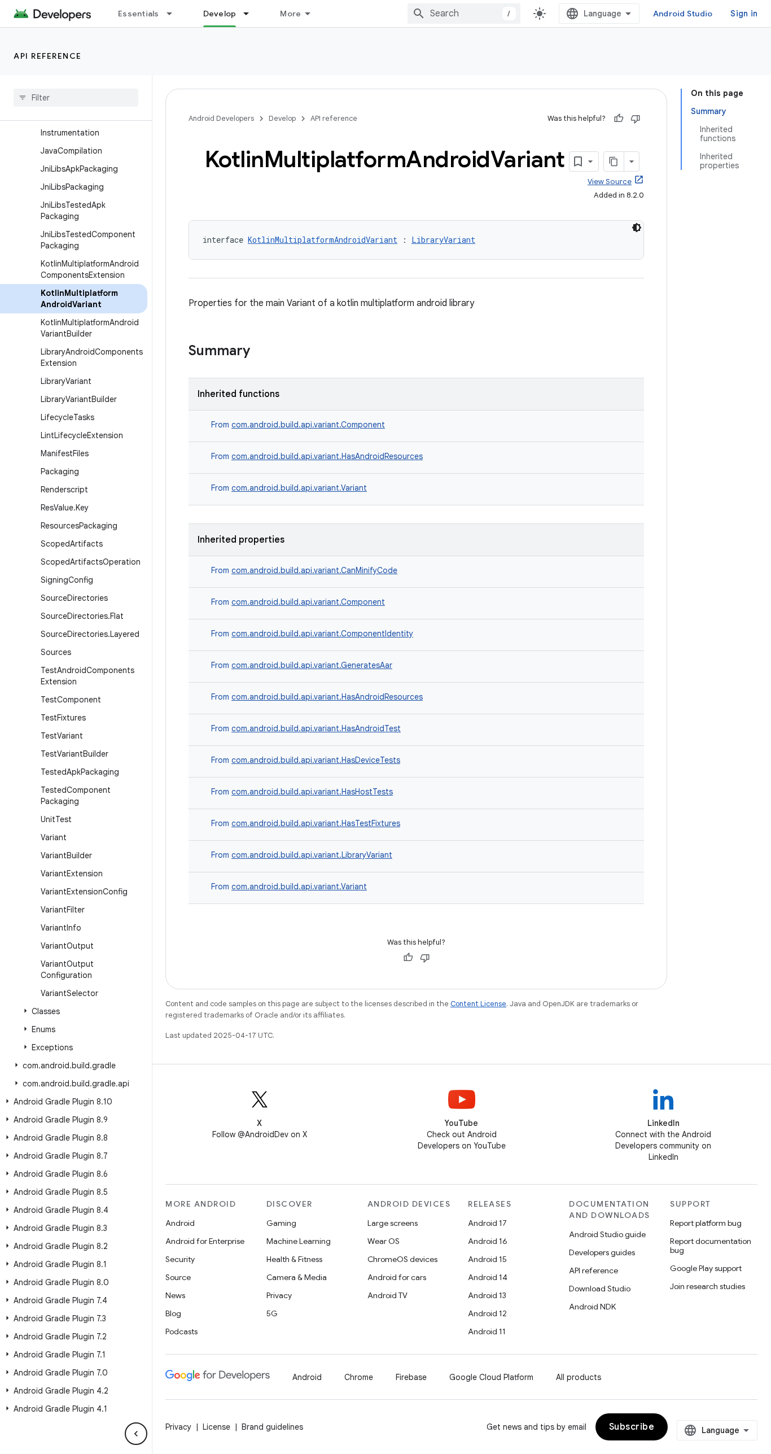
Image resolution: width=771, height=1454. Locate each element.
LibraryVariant (443, 239)
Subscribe (632, 1427)
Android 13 (487, 1295)
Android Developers (221, 118)
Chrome (358, 1377)
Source (178, 1277)
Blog (173, 1313)
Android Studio (683, 13)
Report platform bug (706, 1223)
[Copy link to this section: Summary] (261, 352)
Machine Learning (298, 1241)
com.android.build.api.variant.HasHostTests (312, 792)
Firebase (411, 1377)
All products (578, 1377)
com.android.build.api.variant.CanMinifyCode (314, 570)
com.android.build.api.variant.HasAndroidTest (316, 728)
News (175, 1295)
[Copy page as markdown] (614, 161)
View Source (610, 181)
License (216, 1426)
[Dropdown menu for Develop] (251, 13)
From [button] (298, 425)
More (290, 13)
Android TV (387, 1295)
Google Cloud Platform (491, 1377)
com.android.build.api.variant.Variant (299, 488)
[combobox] (464, 13)
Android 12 (487, 1313)
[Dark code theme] (636, 227)
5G (272, 1313)
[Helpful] (618, 118)
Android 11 (487, 1331)
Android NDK (592, 1307)
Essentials (138, 13)
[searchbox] (76, 98)
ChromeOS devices (402, 1259)
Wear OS (383, 1241)
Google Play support (706, 1268)
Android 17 (487, 1223)
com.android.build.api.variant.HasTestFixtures (315, 823)
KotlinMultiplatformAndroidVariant (322, 239)
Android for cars (396, 1277)
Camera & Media (296, 1277)
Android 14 (487, 1277)
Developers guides (602, 1252)
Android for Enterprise (204, 1241)
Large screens (392, 1223)
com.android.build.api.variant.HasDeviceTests (315, 760)
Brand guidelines (272, 1426)
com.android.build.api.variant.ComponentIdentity (322, 633)
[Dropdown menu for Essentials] (174, 13)
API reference (48, 56)
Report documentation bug (710, 1245)
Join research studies (707, 1286)
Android (180, 1223)
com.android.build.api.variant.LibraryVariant (311, 855)
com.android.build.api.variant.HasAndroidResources (327, 456)
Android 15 (487, 1259)
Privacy (279, 1295)
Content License (478, 1003)
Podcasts (181, 1331)
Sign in (743, 13)
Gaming (281, 1223)
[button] (73, 1011)
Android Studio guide (607, 1234)
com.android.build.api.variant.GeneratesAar (311, 665)
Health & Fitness (294, 1259)
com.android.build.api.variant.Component (308, 425)
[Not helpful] (635, 118)
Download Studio (599, 1288)
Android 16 (487, 1241)
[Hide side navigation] (136, 1433)
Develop (219, 13)
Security (180, 1259)
